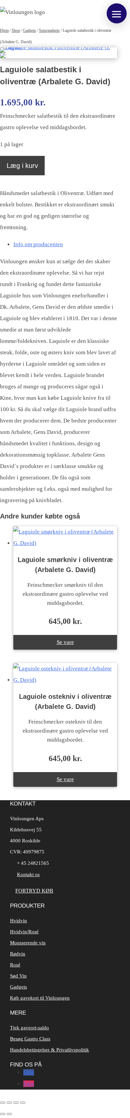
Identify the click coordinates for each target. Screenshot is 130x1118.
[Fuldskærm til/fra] (9, 1103)
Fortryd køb (34, 891)
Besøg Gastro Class (30, 1038)
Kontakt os (28, 874)
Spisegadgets (49, 30)
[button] (117, 13)
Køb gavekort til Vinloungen (40, 998)
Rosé (15, 964)
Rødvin (17, 953)
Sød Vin (18, 976)
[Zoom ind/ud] (2, 1103)
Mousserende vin (28, 942)
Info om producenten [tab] (38, 244)
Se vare (65, 642)
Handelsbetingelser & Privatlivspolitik (49, 1049)
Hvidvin (18, 920)
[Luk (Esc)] (22, 1103)
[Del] (16, 1103)
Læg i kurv (22, 165)
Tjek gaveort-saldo (29, 1027)
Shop (16, 30)
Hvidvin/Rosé (24, 931)
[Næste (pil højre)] (9, 1114)
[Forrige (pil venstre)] (2, 1114)
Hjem (4, 30)
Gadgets (29, 30)
